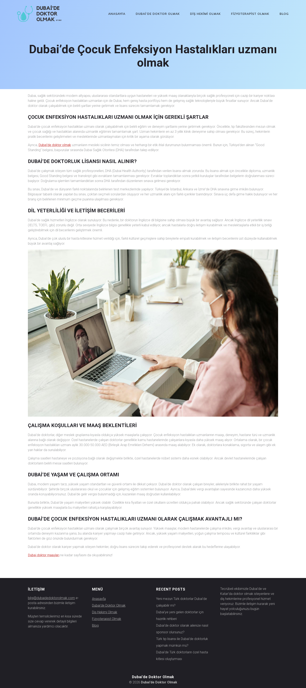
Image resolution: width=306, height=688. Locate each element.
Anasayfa (116, 14)
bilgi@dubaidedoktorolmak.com (51, 598)
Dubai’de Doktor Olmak (158, 14)
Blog (284, 14)
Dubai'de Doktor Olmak (159, 682)
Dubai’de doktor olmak (55, 145)
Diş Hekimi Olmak (205, 14)
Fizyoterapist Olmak (250, 14)
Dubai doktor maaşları (43, 555)
